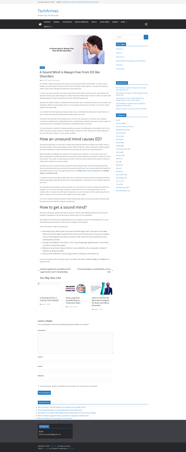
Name (40, 357)
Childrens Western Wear (124, 126)
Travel (118, 184)
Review (118, 171)
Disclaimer (119, 65)
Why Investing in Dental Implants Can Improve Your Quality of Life (62, 407)
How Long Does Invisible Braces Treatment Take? (73, 300)
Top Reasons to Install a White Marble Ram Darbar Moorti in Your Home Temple (67, 413)
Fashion (118, 136)
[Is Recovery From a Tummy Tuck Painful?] (49, 284)
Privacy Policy (120, 69)
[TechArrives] (40, 24)
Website (41, 376)
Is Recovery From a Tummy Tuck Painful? (49, 299)
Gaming (115, 22)
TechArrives (48, 10)
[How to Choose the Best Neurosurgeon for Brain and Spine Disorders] (101, 284)
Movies (118, 165)
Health (94, 22)
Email (40, 366)
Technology (67, 22)
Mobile (118, 159)
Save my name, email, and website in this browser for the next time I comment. (69, 386)
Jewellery (119, 155)
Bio (117, 120)
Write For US (120, 57)
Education (119, 133)
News (118, 168)
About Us (47, 26)
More (123, 22)
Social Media (104, 22)
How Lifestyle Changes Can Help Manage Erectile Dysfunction (60, 410)
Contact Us (119, 49)
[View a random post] (146, 24)
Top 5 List (119, 181)
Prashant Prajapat (55, 80)
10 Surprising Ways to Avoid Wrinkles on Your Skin (94, 270)
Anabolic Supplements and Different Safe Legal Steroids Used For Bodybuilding (55, 270)
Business (47, 22)
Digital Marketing (81, 22)
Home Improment (121, 149)
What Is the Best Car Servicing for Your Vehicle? (131, 109)
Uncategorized (120, 187)
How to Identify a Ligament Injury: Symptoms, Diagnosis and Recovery (63, 416)
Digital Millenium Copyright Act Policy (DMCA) (130, 61)
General (56, 22)
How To (118, 152)
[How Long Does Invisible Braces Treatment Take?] (75, 284)
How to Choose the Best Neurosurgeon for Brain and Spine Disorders (100, 301)
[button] (126, 22)
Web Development (122, 191)
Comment (42, 330)
